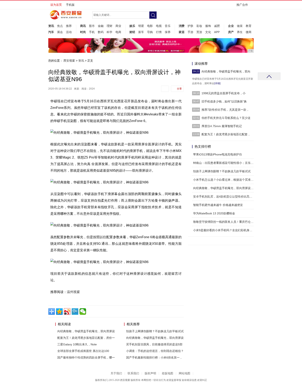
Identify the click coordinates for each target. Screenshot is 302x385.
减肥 (217, 26)
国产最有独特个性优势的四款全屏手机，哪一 (86, 357)
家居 (181, 32)
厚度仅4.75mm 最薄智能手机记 (222, 126)
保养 (168, 32)
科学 (109, 32)
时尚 (83, 32)
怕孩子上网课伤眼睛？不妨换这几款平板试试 (155, 331)
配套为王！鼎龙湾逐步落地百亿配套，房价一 (86, 337)
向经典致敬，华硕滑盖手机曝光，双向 (226, 71)
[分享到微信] (83, 311)
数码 (101, 32)
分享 (179, 88)
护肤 (190, 26)
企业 (231, 26)
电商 (118, 32)
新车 (141, 32)
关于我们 (116, 373)
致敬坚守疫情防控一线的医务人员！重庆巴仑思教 (224, 221)
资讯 (51, 26)
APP (217, 32)
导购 (150, 32)
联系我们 (133, 373)
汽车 (51, 32)
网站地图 (184, 373)
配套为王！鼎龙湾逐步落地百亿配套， (226, 134)
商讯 (83, 26)
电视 (159, 26)
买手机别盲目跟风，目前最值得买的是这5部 (154, 344)
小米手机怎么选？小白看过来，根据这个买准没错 (224, 179)
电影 (150, 26)
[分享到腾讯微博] (75, 311)
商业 (118, 26)
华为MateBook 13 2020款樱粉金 (214, 213)
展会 (60, 32)
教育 (248, 26)
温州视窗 (73, 292)
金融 (101, 26)
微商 (248, 32)
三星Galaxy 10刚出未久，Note (77, 344)
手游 (190, 32)
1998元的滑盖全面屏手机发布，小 (224, 93)
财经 (132, 32)
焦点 (60, 26)
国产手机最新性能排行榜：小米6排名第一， (154, 357)
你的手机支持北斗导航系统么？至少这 (226, 118)
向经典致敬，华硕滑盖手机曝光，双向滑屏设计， (224, 188)
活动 (69, 32)
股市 (92, 26)
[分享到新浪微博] (67, 311)
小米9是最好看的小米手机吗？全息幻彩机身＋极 (224, 230)
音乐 (168, 26)
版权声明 (150, 373)
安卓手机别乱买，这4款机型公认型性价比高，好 (224, 196)
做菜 (240, 26)
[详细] (217, 83)
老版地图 (167, 373)
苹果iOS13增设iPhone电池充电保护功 (217, 154)
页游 (199, 32)
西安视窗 (69, 60)
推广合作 (242, 4)
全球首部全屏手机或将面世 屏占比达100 (83, 351)
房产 (231, 32)
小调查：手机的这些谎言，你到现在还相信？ (155, 351)
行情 (159, 32)
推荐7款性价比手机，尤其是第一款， (225, 109)
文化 (208, 32)
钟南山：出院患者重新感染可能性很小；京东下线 (224, 162)
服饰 (208, 26)
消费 (181, 26)
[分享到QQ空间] (59, 311)
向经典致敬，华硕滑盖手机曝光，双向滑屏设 (86, 331)
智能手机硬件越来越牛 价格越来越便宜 (218, 205)
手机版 (70, 4)
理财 (109, 26)
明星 (141, 26)
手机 (92, 32)
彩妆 (199, 26)
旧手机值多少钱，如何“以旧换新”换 (224, 101)
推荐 (69, 26)
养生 (240, 32)
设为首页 (56, 4)
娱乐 (132, 26)
